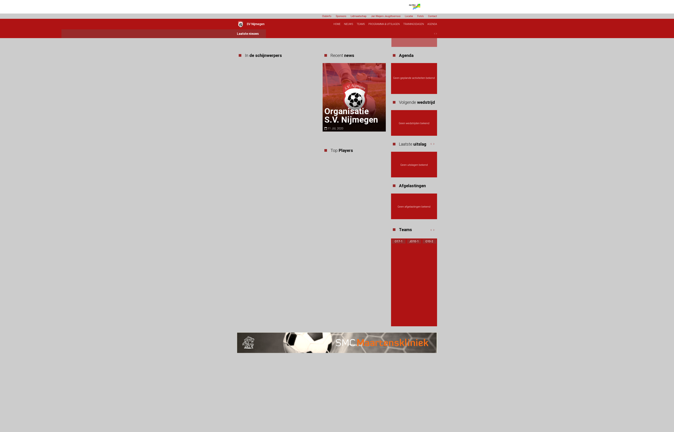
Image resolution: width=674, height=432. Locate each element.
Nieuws (348, 24)
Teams (361, 24)
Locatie (409, 16)
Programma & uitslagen (384, 24)
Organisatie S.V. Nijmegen (351, 115)
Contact (432, 16)
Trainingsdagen (413, 24)
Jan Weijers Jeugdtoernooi (386, 16)
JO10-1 (414, 241)
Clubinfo (326, 16)
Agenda (432, 24)
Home (337, 24)
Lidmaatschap (358, 16)
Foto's (420, 16)
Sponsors (341, 16)
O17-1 (398, 241)
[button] (431, 144)
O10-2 (429, 241)
